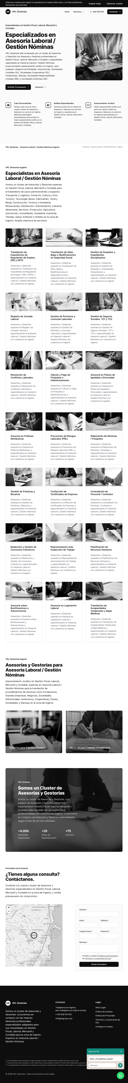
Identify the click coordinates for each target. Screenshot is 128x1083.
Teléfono (104, 920)
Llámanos (39, 87)
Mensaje (83, 942)
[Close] (121, 1051)
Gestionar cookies (114, 3)
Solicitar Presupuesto (17, 87)
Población (105, 931)
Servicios (78, 12)
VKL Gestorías (19, 11)
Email (82, 920)
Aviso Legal (101, 1007)
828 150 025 (98, 12)
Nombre (83, 909)
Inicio (67, 12)
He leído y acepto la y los (100, 957)
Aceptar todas (95, 3)
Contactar (113, 12)
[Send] (120, 1065)
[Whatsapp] (120, 1075)
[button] (34, 935)
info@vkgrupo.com (64, 1018)
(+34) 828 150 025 (64, 1014)
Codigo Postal (85, 931)
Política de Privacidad (108, 956)
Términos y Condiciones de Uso (98, 958)
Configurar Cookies (104, 1026)
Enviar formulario (99, 964)
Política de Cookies (104, 1011)
